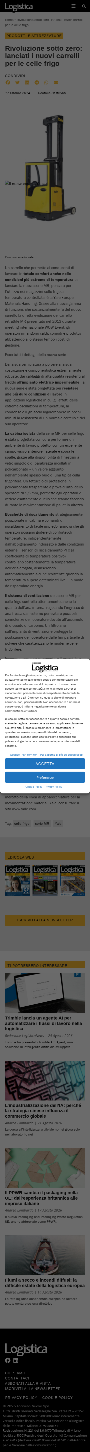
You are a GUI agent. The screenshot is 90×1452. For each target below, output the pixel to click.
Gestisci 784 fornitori (24, 754)
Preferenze (45, 777)
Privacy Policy (53, 786)
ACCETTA (45, 763)
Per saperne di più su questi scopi (61, 754)
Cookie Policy (34, 786)
